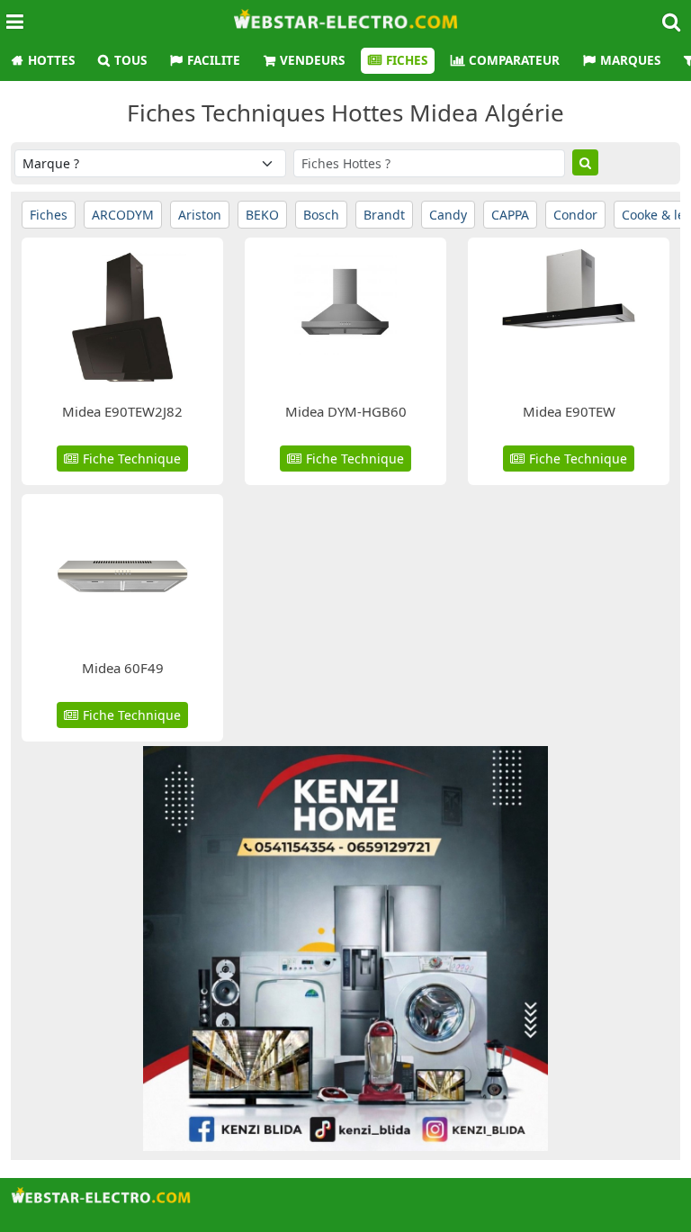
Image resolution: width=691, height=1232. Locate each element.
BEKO (262, 214)
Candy (448, 214)
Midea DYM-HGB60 (346, 411)
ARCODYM (123, 214)
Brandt (384, 214)
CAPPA (510, 214)
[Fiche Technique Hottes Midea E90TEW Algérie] (569, 315)
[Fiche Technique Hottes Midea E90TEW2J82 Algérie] (122, 315)
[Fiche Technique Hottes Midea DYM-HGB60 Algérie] (346, 315)
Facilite (213, 60)
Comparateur (514, 60)
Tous (130, 60)
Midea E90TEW (569, 411)
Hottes (51, 60)
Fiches (406, 60)
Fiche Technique (132, 458)
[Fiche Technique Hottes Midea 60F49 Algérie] (122, 571)
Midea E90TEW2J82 (122, 411)
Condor (575, 214)
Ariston (199, 214)
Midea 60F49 (123, 668)
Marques (630, 60)
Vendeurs (312, 60)
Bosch (321, 214)
